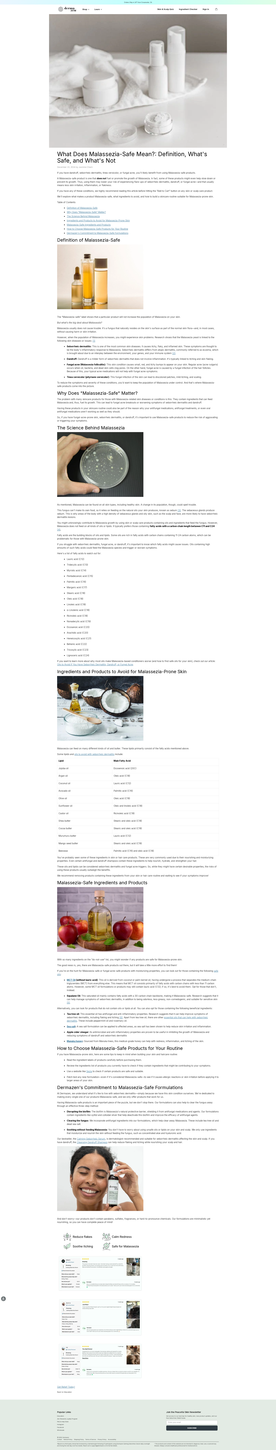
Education (60, 1416)
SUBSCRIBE (192, 1428)
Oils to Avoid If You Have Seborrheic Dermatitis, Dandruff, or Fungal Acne (95, 664)
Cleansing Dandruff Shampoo (92, 1142)
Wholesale (60, 1430)
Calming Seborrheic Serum (91, 1138)
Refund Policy (68, 1439)
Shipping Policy (79, 1439)
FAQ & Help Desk (62, 1421)
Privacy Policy (102, 1439)
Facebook (60, 1427)
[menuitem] (85, 9)
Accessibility (112, 1439)
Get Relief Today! (66, 1387)
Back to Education (64, 1392)
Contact (59, 1439)
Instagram (60, 1424)
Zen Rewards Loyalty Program (67, 1419)
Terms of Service (90, 1439)
